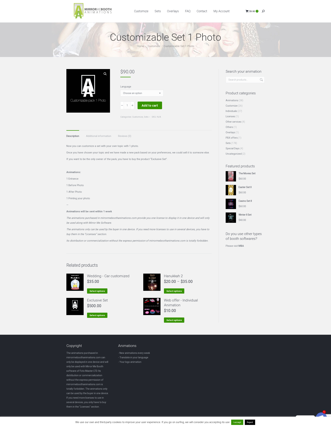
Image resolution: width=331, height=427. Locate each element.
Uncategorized (234, 153)
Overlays (230, 132)
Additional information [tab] (98, 136)
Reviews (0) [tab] (124, 136)
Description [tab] (72, 136)
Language (125, 86)
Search (261, 79)
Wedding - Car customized (108, 276)
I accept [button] (237, 422)
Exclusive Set (97, 300)
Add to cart (150, 105)
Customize (137, 117)
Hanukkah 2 (173, 276)
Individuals (231, 111)
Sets (146, 117)
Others (229, 127)
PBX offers (232, 137)
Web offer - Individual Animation (181, 302)
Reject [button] (250, 422)
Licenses (230, 116)
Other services (233, 121)
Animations (232, 100)
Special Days (232, 148)
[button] (105, 74)
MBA (241, 245)
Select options (97, 291)
